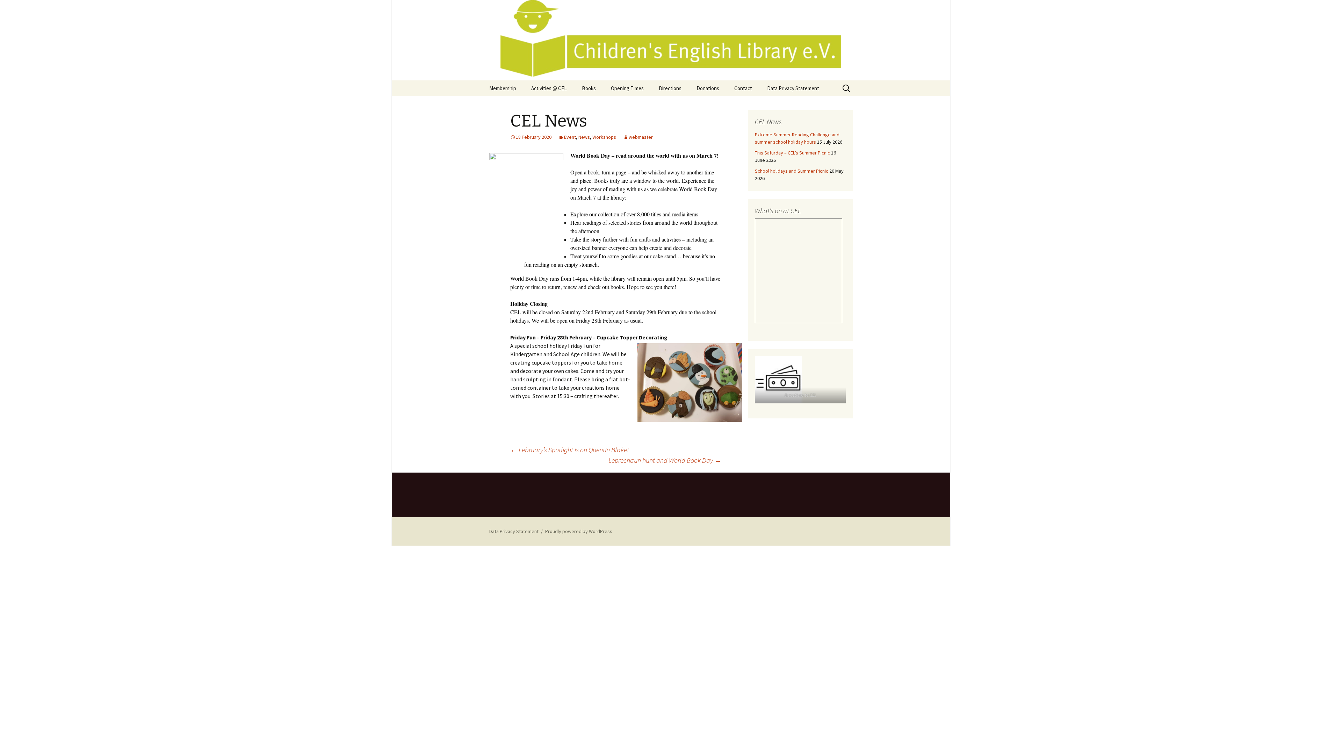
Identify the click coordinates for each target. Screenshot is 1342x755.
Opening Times (627, 88)
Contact (743, 88)
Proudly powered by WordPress (578, 531)
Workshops (604, 137)
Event (570, 137)
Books (589, 88)
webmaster (641, 137)
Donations (708, 88)
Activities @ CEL (549, 88)
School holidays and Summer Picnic (791, 171)
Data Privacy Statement (793, 88)
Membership (502, 88)
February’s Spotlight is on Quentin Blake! (569, 449)
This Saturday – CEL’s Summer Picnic (792, 153)
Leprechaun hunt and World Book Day (664, 460)
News (584, 137)
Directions (670, 88)
